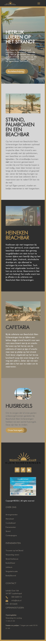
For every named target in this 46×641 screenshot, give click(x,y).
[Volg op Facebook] (23, 469)
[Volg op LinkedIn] (28, 469)
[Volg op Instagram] (17, 469)
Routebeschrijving (16, 71)
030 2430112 (16, 597)
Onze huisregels (15, 430)
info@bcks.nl (16, 601)
